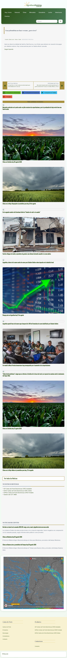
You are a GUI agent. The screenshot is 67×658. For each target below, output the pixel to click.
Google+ (8, 96)
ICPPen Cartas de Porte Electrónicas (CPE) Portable (19, 492)
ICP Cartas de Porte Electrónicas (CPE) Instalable (18, 488)
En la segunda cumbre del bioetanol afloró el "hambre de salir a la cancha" (21, 212)
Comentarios (6, 636)
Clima (24, 12)
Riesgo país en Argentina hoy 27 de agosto (13, 315)
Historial (17, 12)
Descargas (5, 633)
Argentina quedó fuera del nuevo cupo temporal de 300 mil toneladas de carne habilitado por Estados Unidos (30, 324)
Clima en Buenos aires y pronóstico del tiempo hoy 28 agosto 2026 (19, 545)
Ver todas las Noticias (10, 478)
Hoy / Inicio (8, 12)
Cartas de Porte (7, 627)
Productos (5, 630)
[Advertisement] (34, 65)
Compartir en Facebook (32, 92)
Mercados (32, 12)
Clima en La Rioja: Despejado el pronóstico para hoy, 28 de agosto (19, 204)
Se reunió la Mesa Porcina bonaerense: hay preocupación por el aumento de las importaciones (26, 365)
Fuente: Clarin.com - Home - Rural (13, 39)
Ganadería (42, 12)
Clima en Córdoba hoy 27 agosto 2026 (12, 428)
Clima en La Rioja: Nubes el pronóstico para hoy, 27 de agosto (18, 470)
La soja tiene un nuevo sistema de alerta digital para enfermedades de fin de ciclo (19, 86)
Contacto (5, 639)
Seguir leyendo (8, 49)
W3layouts (5, 654)
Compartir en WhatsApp (13, 92)
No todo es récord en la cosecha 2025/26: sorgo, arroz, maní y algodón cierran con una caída (26, 527)
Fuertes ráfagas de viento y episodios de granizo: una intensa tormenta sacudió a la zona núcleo (27, 254)
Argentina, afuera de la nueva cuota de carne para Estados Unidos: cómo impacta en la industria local (28, 262)
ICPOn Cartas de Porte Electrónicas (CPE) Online (18, 490)
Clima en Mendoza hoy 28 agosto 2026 (12, 537)
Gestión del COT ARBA (10, 494)
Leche (50, 12)
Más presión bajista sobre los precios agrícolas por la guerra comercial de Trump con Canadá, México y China (47, 86)
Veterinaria (58, 12)
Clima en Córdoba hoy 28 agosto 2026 (12, 162)
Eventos (7, 16)
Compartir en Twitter (50, 92)
